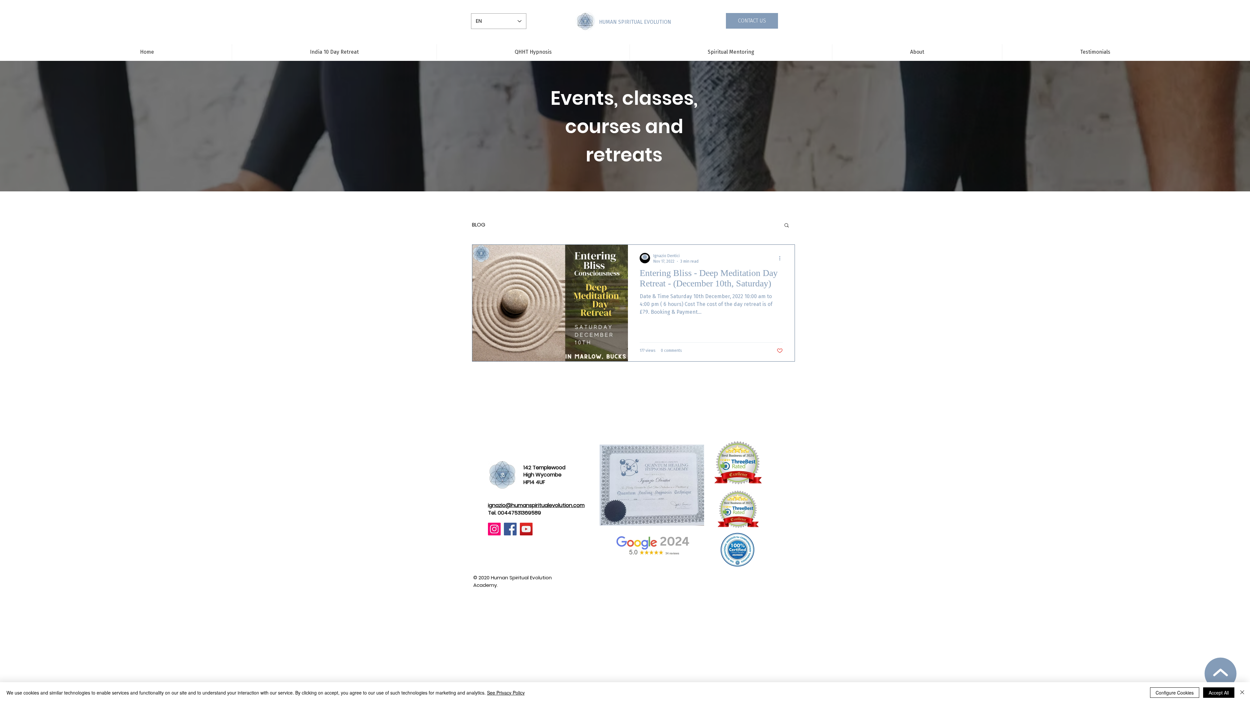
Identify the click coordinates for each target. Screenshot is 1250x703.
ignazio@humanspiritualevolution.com (536, 505)
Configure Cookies (1175, 692)
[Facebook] (510, 529)
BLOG (478, 224)
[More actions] (782, 258)
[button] (787, 225)
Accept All (1219, 692)
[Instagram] (494, 529)
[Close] (1242, 692)
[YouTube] (526, 529)
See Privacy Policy (506, 692)
